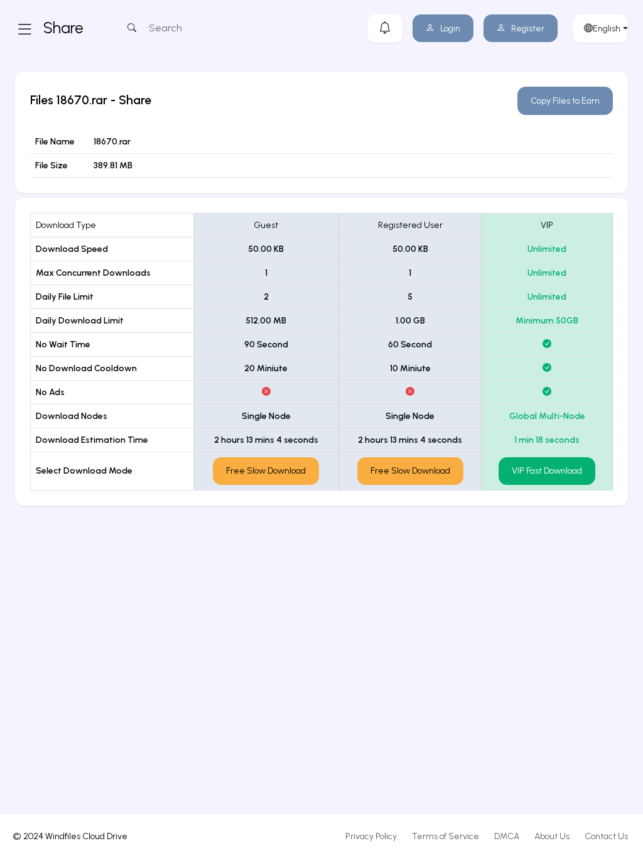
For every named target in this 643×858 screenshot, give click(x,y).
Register (527, 28)
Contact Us (606, 836)
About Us (552, 836)
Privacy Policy (371, 836)
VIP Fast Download (547, 470)
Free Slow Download (266, 470)
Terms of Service (445, 836)
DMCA (506, 836)
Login (450, 28)
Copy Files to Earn (565, 100)
